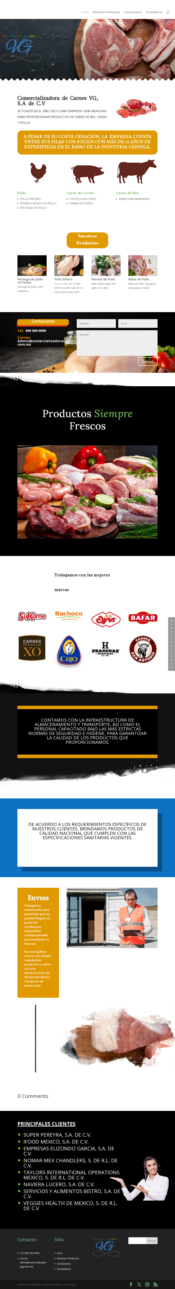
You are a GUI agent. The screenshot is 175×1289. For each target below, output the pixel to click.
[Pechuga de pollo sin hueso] (32, 275)
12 (171, 663)
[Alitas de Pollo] (143, 275)
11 (171, 660)
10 (171, 656)
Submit (148, 361)
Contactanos (133, 12)
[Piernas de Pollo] (106, 275)
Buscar (152, 1240)
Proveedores (154, 12)
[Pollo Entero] (69, 275)
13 (171, 667)
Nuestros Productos (106, 12)
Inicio (85, 12)
